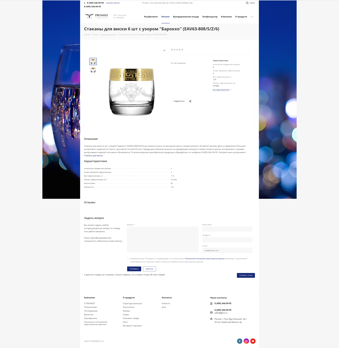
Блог (164, 307)
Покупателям (90, 307)
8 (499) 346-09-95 (223, 303)
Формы (126, 310)
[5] (182, 50)
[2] (174, 50)
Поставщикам (90, 310)
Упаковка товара (131, 318)
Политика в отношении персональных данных (95, 323)
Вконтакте (239, 341)
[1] (172, 50)
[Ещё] (252, 16)
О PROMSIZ (89, 303)
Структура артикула (132, 303)
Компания (89, 297)
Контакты (167, 297)
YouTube (253, 341)
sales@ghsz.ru (221, 312)
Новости (166, 303)
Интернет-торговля (132, 325)
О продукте (129, 297)
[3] (177, 50)
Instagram (246, 341)
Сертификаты (90, 318)
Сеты (125, 322)
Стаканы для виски (93, 155)
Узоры (126, 314)
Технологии (128, 307)
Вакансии (88, 314)
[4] (180, 50)
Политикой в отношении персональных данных (205, 258)
